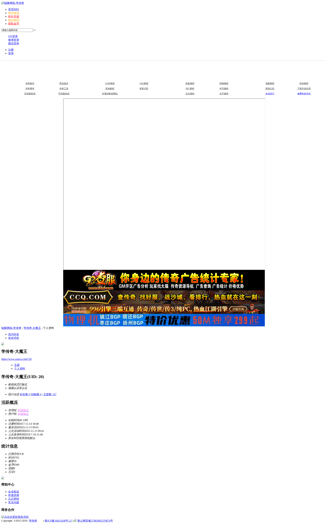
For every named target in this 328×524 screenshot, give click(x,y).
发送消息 (13, 337)
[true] (34, 30)
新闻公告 (269, 88)
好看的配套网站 (110, 93)
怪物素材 (224, 83)
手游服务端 (63, 93)
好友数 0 (25, 394)
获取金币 (13, 23)
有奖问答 (143, 88)
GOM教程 (110, 83)
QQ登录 (13, 36)
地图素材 (269, 83)
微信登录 (13, 43)
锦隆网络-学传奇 (11, 328)
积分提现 (13, 12)
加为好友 (13, 334)
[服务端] (14, 67)
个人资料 (19, 368)
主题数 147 (49, 394)
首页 (13, 9)
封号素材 (224, 88)
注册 (11, 49)
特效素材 (303, 83)
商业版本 (63, 83)
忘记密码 (13, 498)
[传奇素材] (174, 67)
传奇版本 (29, 83)
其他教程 (109, 88)
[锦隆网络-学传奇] (12, 3)
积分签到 (13, 20)
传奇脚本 (29, 88)
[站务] (254, 67)
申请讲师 (13, 495)
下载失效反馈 (304, 88)
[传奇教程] (94, 67)
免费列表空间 (304, 93)
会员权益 (13, 491)
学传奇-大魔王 (32, 328)
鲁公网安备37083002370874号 (95, 520)
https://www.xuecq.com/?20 (16, 359)
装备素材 (190, 83)
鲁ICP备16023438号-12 (58, 520)
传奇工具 (63, 88)
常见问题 (13, 502)
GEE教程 (144, 83)
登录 (11, 53)
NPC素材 (190, 88)
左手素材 (224, 93)
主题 (17, 365)
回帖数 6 (36, 394)
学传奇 (33, 520)
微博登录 (13, 39)
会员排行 (269, 93)
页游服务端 (29, 93)
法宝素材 (190, 93)
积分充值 (13, 16)
